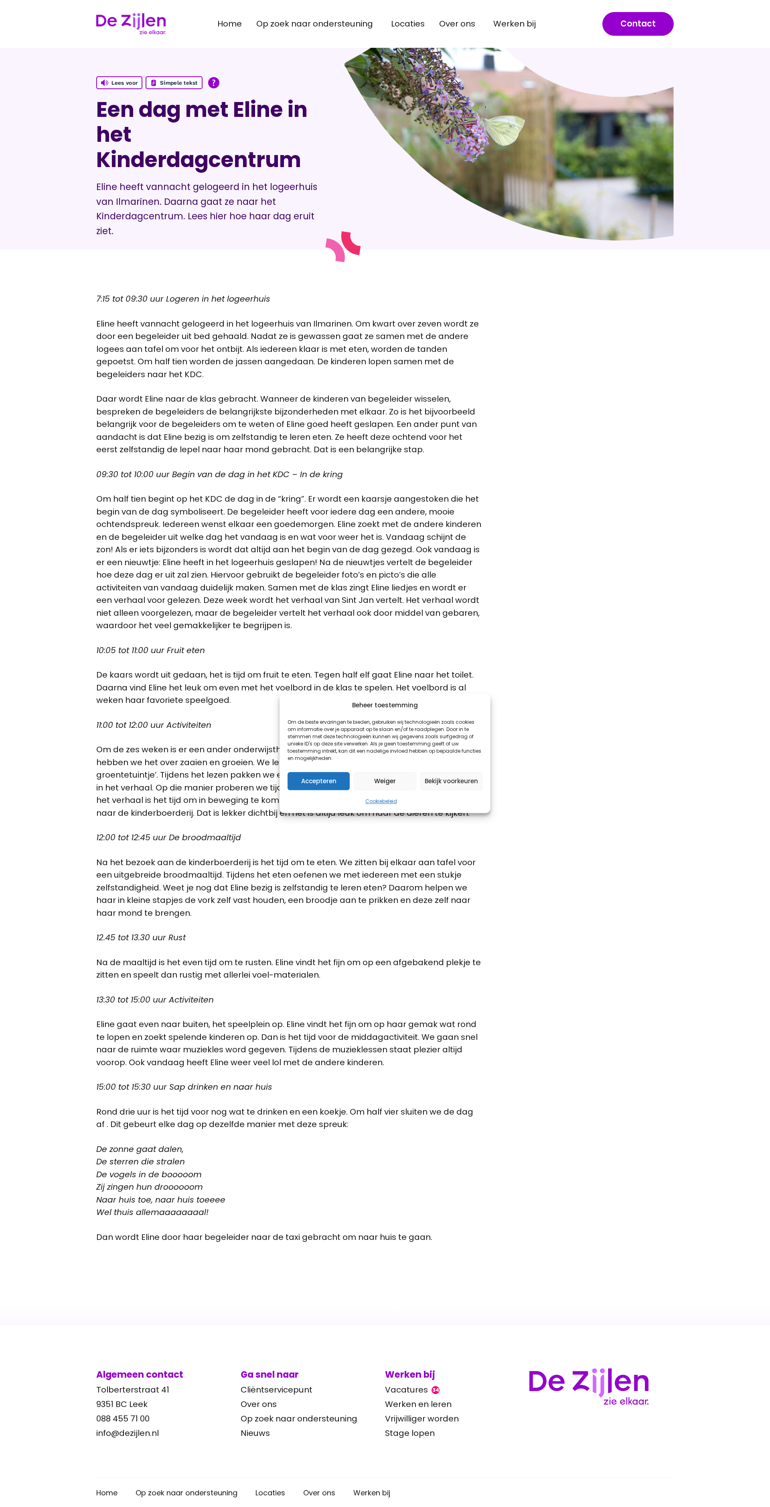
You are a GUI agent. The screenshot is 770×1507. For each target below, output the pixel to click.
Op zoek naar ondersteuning (299, 1418)
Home (229, 23)
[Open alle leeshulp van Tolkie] (213, 82)
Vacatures (412, 1389)
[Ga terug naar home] (601, 1386)
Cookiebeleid (381, 801)
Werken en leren (418, 1404)
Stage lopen (410, 1433)
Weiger (385, 781)
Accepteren (318, 781)
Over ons (259, 1404)
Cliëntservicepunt (276, 1389)
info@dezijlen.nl (127, 1433)
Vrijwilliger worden (422, 1418)
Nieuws (255, 1433)
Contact (638, 23)
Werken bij (371, 1493)
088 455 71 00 (123, 1418)
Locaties (408, 23)
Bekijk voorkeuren (451, 781)
